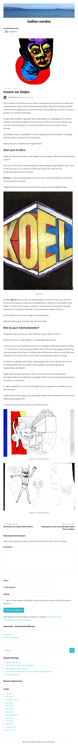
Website (6, 594)
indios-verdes (39, 21)
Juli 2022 (9, 702)
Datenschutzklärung (10, 637)
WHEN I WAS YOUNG (13, 662)
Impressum (7, 634)
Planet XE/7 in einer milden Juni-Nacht (20, 665)
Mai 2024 (9, 696)
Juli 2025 (9, 693)
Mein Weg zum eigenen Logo (16, 668)
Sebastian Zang (27, 97)
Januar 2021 (10, 730)
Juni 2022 (9, 705)
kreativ (15, 88)
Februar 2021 (11, 727)
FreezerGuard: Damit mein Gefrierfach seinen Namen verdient (28, 671)
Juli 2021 (9, 718)
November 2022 (12, 699)
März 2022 (10, 712)
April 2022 (10, 709)
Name (6, 580)
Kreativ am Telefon (13, 674)
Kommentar (8, 547)
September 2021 (12, 715)
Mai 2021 (9, 724)
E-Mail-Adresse (9, 587)
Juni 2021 (9, 721)
